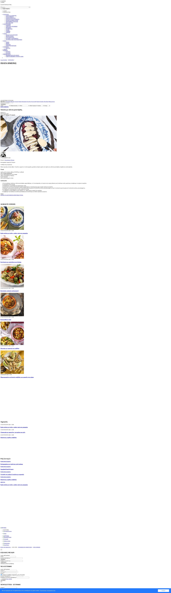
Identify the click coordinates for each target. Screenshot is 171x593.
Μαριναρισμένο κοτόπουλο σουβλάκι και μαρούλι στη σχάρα (17, 377)
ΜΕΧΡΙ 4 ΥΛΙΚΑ (10, 36)
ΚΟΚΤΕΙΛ (8, 44)
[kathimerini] (6, 535)
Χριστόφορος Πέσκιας (9, 160)
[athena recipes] (6, 541)
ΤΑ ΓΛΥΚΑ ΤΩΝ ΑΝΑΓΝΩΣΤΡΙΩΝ (14, 39)
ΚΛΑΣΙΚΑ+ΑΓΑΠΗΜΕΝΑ (12, 38)
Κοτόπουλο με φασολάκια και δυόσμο (11, 262)
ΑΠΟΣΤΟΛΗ (3, 562)
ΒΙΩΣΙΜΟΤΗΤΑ (7, 54)
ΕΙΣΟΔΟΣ (3, 559)
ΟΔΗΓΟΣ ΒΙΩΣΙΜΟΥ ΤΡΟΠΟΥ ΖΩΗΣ (14, 56)
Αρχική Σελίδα (4, 60)
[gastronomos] (6, 543)
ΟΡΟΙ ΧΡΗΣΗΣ (36, 547)
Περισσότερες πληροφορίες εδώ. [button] (48, 590)
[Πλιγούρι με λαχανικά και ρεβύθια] (12, 344)
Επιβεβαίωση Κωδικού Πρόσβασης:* (8, 577)
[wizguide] (5, 539)
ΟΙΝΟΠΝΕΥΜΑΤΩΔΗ (11, 45)
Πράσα (20, 101)
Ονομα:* (2, 570)
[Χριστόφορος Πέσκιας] (3, 156)
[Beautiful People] (7, 537)
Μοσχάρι (12, 101)
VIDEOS (5, 49)
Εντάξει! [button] (163, 590)
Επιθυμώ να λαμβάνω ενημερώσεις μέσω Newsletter (13, 574)
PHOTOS (8, 48)
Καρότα (38, 101)
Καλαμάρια (24, 101)
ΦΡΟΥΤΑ (3, 482)
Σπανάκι (42, 101)
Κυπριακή (8, 101)
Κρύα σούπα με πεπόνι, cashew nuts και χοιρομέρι (14, 233)
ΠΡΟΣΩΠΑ (8, 27)
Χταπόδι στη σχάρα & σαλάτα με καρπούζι (12, 474)
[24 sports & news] (7, 531)
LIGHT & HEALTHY (11, 18)
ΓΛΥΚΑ (5, 33)
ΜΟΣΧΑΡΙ (12, 195)
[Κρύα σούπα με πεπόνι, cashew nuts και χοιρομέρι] (12, 229)
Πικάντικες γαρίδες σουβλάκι (9, 437)
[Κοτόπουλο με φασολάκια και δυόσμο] (12, 258)
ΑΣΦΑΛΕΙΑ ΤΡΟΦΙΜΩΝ (11, 26)
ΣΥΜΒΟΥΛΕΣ (9, 28)
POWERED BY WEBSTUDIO (25, 547)
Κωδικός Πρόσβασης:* (5, 576)
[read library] (6, 545)
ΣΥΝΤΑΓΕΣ (6, 14)
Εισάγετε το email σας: (5, 560)
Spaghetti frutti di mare (7, 469)
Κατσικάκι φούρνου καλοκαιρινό (10, 291)
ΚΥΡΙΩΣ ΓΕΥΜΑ (19, 195)
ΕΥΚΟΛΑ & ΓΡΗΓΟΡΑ (11, 15)
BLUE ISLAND (9, 22)
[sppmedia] (3, 527)
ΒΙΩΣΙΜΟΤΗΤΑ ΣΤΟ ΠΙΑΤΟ (12, 55)
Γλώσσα (16, 101)
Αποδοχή (7, 579)
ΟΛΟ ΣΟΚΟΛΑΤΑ (10, 37)
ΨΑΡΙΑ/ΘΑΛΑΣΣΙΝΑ (6, 461)
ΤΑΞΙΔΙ (7, 30)
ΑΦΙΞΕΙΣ (8, 32)
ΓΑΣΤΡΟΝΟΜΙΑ (7, 24)
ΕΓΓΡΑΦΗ (3, 580)
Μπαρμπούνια (52, 101)
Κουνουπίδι (33, 101)
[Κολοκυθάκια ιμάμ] (12, 315)
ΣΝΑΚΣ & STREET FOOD (12, 20)
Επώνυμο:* (3, 572)
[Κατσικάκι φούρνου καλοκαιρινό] (12, 287)
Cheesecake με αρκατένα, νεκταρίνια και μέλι (13, 432)
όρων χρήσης (9, 579)
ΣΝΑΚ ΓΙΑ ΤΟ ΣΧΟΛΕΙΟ (12, 34)
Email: (2, 556)
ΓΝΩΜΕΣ (8, 31)
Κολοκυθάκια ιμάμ (6, 319)
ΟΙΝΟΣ (7, 42)
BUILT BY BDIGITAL (6, 547)
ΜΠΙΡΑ (7, 43)
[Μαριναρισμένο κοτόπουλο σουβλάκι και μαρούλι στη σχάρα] (12, 373)
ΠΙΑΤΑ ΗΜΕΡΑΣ (10, 16)
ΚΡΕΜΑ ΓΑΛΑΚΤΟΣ (5, 195)
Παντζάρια (46, 101)
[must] (4, 533)
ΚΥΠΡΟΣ (8, 51)
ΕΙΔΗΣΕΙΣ (8, 25)
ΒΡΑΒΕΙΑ (5, 50)
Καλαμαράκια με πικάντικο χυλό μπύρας (12, 464)
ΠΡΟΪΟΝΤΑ (6, 46)
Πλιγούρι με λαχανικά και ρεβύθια (10, 348)
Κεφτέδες (29, 101)
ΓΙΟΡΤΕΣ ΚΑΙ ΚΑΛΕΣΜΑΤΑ (12, 19)
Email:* (2, 573)
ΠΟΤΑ (4, 40)
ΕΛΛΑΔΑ (8, 52)
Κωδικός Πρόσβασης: (5, 558)
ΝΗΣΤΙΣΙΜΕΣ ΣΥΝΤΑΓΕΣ (12, 21)
